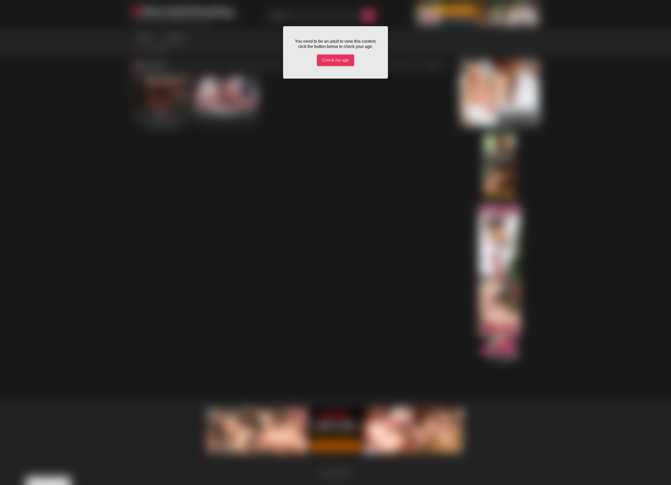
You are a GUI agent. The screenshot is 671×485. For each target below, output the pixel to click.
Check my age (335, 60)
